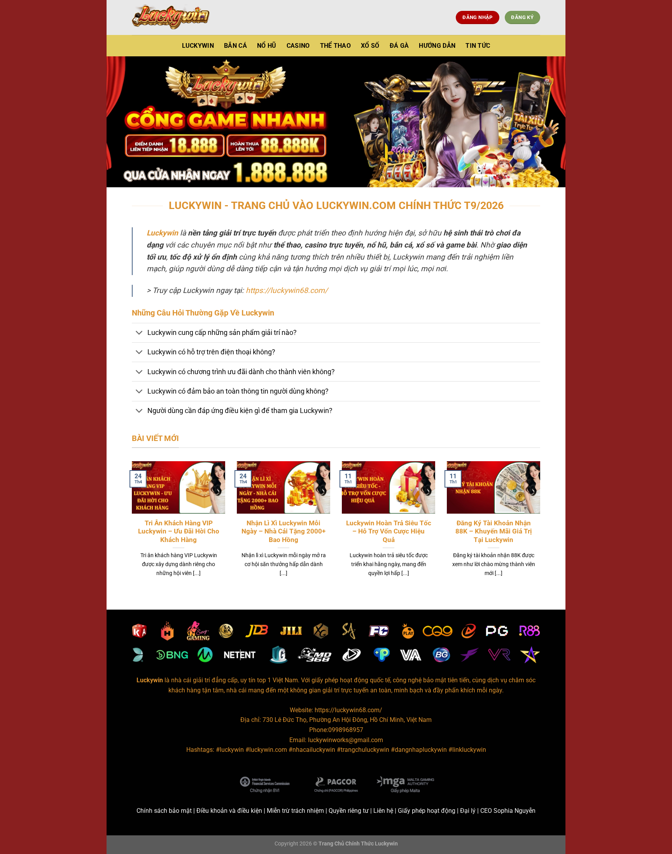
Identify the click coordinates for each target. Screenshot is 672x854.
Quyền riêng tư (349, 810)
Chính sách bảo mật (164, 810)
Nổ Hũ (266, 45)
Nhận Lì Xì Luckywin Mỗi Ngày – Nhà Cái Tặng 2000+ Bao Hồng (284, 531)
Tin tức (478, 45)
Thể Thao (335, 45)
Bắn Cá (235, 45)
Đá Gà (399, 45)
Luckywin (198, 45)
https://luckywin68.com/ (287, 290)
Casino (298, 45)
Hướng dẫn (437, 45)
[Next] (542, 528)
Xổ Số (370, 45)
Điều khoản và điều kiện (229, 810)
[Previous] (130, 528)
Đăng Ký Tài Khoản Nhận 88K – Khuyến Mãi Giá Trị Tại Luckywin (493, 531)
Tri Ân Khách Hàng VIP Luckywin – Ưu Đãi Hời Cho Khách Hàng (178, 531)
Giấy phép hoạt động (426, 810)
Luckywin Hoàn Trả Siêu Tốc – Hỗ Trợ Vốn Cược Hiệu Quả (388, 531)
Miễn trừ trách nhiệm (295, 810)
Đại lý (468, 810)
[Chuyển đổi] (139, 333)
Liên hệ (383, 810)
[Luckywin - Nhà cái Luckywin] (171, 17)
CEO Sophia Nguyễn (508, 810)
